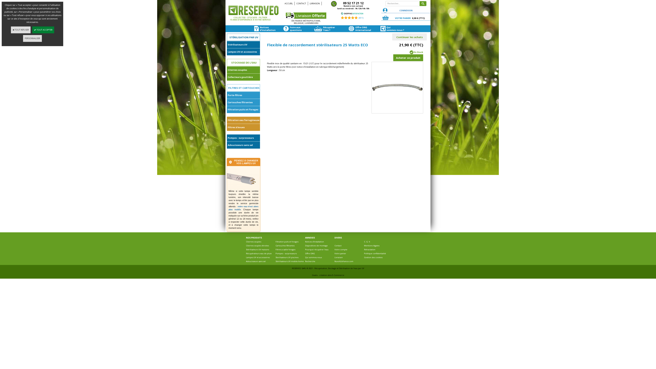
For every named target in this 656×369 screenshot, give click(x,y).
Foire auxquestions (295, 28)
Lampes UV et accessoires (242, 51)
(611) (361, 17)
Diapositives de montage (316, 245)
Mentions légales (371, 245)
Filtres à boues (236, 127)
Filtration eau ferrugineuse (243, 120)
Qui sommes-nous (313, 257)
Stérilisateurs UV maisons (257, 249)
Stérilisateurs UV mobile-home (290, 261)
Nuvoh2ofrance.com (343, 261)
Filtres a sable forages (285, 249)
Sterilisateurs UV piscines (287, 257)
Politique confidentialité (375, 253)
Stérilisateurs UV (237, 44)
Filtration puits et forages (243, 109)
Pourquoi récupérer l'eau (317, 249)
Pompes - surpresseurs (241, 137)
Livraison (315, 3)
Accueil (289, 3)
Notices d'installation (314, 241)
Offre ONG (310, 253)
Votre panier (340, 253)
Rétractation (369, 249)
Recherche (310, 261)
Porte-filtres (235, 95)
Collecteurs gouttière (240, 77)
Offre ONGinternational (361, 28)
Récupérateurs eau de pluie (259, 253)
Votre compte (340, 249)
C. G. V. (367, 241)
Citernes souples (237, 69)
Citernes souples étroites (257, 245)
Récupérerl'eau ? (329, 28)
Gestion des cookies (373, 257)
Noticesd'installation (265, 28)
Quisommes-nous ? (392, 28)
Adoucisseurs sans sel (240, 145)
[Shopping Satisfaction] (352, 14)
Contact (301, 3)
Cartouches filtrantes (240, 102)
